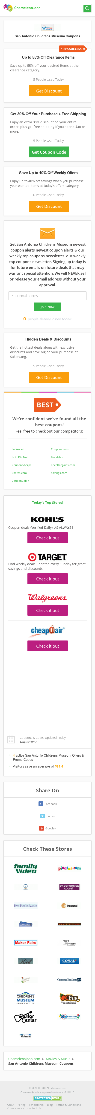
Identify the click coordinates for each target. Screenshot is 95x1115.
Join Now (47, 307)
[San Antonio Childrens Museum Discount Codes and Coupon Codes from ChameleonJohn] (22, 7)
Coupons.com (59, 449)
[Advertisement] (47, 690)
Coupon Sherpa (22, 465)
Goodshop (57, 457)
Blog (50, 1104)
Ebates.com (19, 473)
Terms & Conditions (68, 1104)
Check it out (47, 538)
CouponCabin (20, 481)
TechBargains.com (63, 465)
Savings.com (59, 473)
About (10, 1104)
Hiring (21, 1104)
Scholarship (36, 1104)
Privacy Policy (15, 1108)
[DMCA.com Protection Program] (47, 1097)
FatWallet (18, 449)
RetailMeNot (20, 457)
